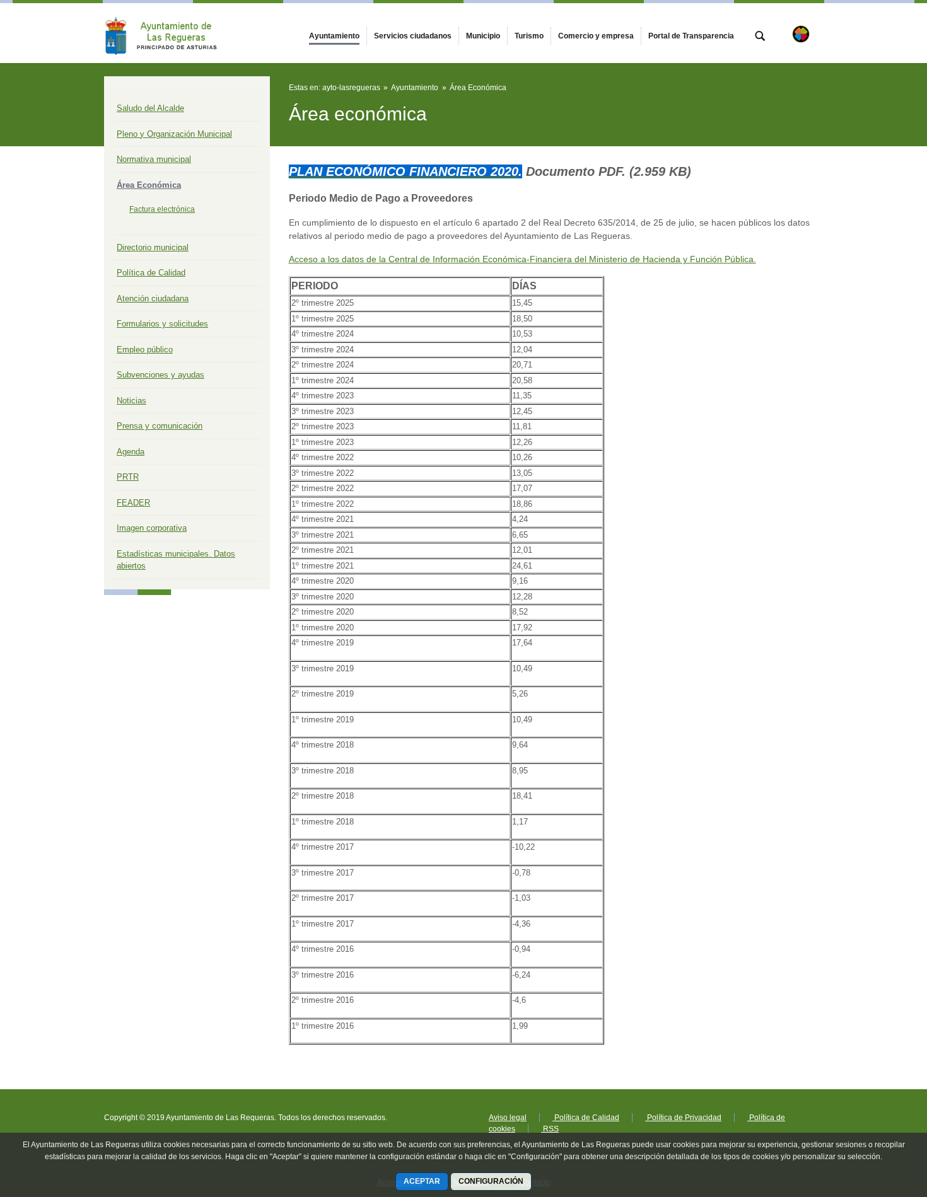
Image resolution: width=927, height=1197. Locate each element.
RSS (550, 1129)
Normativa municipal (154, 159)
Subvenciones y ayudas (160, 374)
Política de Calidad (151, 272)
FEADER (133, 502)
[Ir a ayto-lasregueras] (173, 33)
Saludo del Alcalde (150, 108)
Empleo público (145, 349)
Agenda (130, 451)
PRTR (128, 477)
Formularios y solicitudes (162, 323)
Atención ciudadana (153, 298)
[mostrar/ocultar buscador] (760, 37)
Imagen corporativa (152, 528)
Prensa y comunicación (159, 426)
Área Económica (149, 185)
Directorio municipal (153, 247)
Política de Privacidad (683, 1117)
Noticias (131, 400)
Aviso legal (508, 1117)
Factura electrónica (162, 209)
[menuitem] (334, 36)
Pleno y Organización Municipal (174, 134)
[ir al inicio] (876, 1121)
